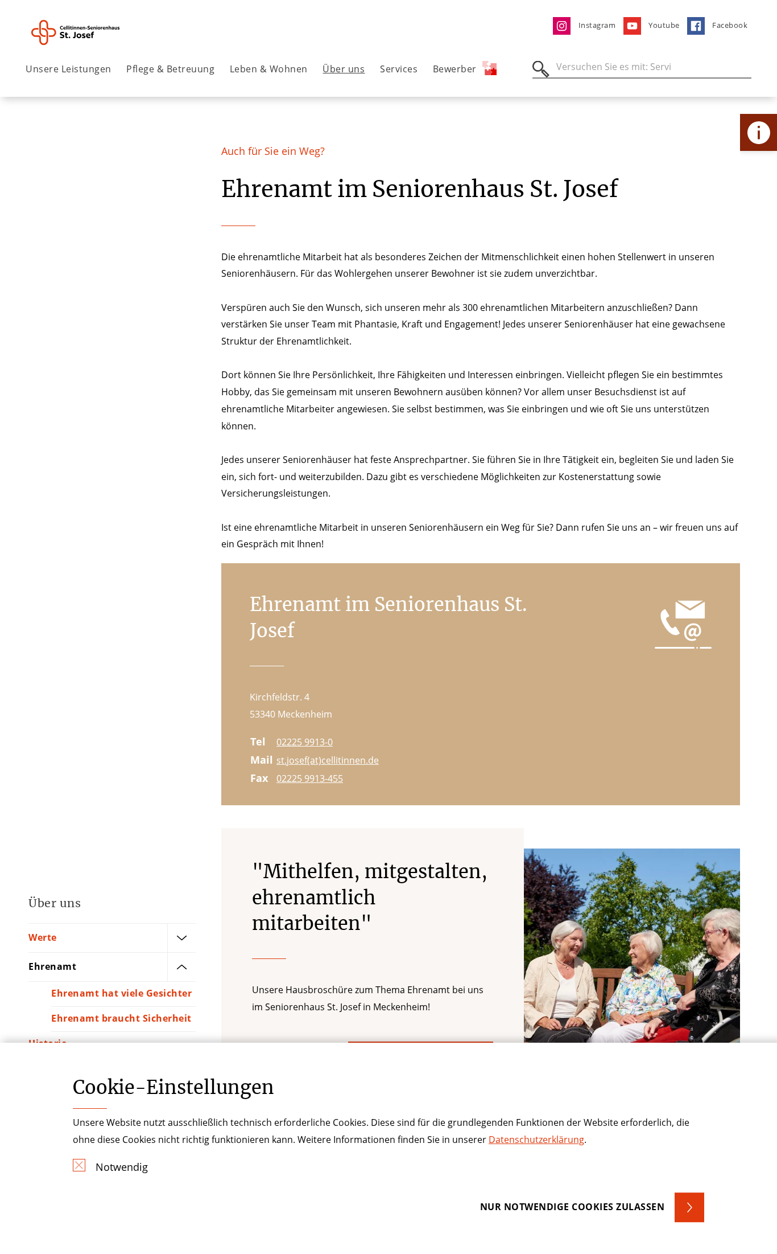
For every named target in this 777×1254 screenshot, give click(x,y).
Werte (42, 937)
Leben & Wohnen (269, 69)
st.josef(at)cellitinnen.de (327, 760)
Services (399, 69)
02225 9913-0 (304, 742)
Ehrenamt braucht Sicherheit (121, 1018)
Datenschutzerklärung (536, 1139)
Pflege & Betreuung (170, 69)
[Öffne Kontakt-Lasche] (758, 132)
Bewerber (455, 69)
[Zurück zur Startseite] (89, 32)
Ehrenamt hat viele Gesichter (121, 993)
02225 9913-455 (309, 778)
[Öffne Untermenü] (181, 938)
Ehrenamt (52, 966)
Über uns (344, 69)
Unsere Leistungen (68, 69)
